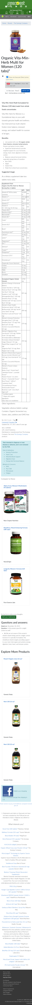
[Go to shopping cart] (16, 6)
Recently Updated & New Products (12, 982)
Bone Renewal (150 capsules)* (12, 839)
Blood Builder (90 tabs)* (12, 835)
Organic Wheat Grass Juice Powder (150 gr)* (14, 848)
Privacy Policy (6, 975)
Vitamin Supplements (8, 988)
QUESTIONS (22, 16)
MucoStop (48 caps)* (12, 913)
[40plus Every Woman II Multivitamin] (16, 503)
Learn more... (10, 79)
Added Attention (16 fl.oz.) (11, 947)
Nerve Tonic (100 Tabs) (14, 901)
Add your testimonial (8, 617)
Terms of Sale (6, 972)
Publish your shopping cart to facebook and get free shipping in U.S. (15, 795)
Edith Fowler (8, 420)
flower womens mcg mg (6, 803)
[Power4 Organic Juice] (16, 677)
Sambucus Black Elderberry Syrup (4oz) (13, 907)
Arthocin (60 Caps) (11, 904)
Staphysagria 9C (14, 956)
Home (4, 23)
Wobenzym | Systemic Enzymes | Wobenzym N (16, 927)
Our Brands (6, 980)
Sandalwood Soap (11, 863)
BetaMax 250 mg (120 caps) (10, 950)
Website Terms (7, 973)
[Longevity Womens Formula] (16, 586)
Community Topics (8, 985)
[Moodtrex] (16, 544)
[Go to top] (2, 17)
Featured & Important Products (11, 984)
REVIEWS (13, 16)
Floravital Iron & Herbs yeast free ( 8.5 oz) (14, 922)
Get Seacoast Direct (16, 10)
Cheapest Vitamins (8, 990)
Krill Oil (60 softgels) (10, 844)
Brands (10, 23)
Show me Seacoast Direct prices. (17, 78)
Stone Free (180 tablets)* (10, 829)
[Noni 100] (16, 719)
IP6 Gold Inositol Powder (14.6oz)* (15, 965)
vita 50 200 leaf (17, 803)
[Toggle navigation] (26, 6)
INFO (7, 16)
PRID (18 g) (13, 886)
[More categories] (30, 11)
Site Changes (6, 992)
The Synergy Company (21, 23)
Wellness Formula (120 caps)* (11, 832)
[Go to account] (21, 6)
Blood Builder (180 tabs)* (13, 944)
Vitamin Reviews (7, 994)
